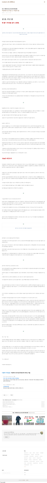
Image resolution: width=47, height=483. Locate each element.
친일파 (32, 454)
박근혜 (34, 458)
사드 (31, 464)
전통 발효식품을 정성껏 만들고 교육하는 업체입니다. (13, 388)
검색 (22, 473)
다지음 (41, 456)
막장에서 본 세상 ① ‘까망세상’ (7, 406)
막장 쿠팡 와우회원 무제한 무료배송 (11, 378)
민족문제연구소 (27, 454)
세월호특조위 (35, 463)
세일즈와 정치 (5, 405)
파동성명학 (26, 461)
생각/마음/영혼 (14, 399)
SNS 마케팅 (30, 463)
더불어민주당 (35, 459)
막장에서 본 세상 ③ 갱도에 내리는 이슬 (8, 403)
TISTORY (23, 480)
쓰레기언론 (37, 454)
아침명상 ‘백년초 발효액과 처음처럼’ (8, 401)
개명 (34, 452)
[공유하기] (6, 395)
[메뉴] (44, 2)
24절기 (37, 452)
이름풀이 (42, 452)
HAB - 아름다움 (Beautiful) (7, 399)
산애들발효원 (6, 386)
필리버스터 (26, 452)
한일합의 (26, 459)
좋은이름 (26, 458)
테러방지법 (39, 458)
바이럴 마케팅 (32, 461)
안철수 (42, 461)
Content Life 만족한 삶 (8, 2)
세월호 (30, 458)
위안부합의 (32, 456)
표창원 (40, 459)
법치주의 (41, 463)
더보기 (25, 466)
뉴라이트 (37, 461)
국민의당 (36, 456)
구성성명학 (26, 456)
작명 (25, 463)
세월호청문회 (27, 464)
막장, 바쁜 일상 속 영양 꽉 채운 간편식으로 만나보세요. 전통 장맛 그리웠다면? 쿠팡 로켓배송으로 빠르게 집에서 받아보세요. (23, 380)
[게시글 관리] (7, 395)
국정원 (30, 459)
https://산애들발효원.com (8, 384)
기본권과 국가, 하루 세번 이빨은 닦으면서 (8, 404)
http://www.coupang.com (8, 376)
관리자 (27, 480)
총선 (30, 452)
